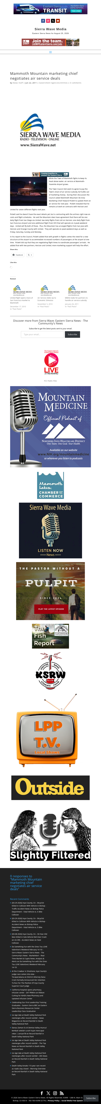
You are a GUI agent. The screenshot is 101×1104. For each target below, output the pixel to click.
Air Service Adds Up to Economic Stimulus (47, 299)
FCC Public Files (50, 381)
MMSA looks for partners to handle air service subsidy (76, 299)
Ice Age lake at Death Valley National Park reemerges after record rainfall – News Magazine (29, 1018)
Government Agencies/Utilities (53, 83)
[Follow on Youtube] (58, 21)
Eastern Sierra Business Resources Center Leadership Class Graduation (29, 1008)
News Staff (18, 83)
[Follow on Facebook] (43, 21)
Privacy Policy (53, 1100)
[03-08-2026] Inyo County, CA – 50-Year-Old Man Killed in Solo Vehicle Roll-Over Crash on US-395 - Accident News (29, 937)
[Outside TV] (50, 800)
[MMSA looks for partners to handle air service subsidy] (77, 289)
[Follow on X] (53, 21)
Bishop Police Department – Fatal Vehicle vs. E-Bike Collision (28, 912)
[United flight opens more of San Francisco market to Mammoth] (22, 289)
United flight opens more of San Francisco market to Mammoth (21, 300)
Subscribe (72, 334)
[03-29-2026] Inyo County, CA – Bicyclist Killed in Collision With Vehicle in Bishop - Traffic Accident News (29, 906)
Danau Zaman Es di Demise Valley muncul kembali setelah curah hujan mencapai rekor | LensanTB (29, 1030)
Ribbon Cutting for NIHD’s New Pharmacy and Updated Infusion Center (28, 995)
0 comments (75, 83)
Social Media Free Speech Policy (74, 1100)
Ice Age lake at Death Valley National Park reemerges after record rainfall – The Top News (29, 1043)
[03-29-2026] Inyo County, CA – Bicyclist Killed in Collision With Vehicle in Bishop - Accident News (29, 921)
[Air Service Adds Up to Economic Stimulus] (50, 289)
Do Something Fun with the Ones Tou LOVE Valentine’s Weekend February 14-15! (29, 964)
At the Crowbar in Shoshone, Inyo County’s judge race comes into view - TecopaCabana (29, 974)
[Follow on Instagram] (48, 21)
